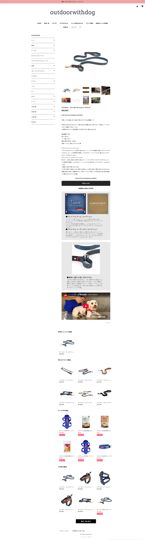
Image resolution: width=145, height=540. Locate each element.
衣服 (32, 66)
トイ (32, 91)
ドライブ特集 (89, 23)
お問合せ (65, 27)
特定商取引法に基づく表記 (78, 531)
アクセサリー (34, 76)
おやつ (33, 96)
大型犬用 (33, 117)
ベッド (33, 86)
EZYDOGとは (64, 23)
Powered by (84, 537)
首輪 (32, 45)
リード (33, 40)
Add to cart (86, 183)
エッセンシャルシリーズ (37, 55)
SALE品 (33, 122)
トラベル (33, 81)
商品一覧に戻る (86, 521)
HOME (39, 23)
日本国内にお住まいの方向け (85, 188)
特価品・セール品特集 (102, 23)
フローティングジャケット (38, 71)
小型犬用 (33, 106)
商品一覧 (46, 23)
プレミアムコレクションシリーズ (39, 60)
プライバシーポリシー (64, 531)
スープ (33, 101)
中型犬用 (33, 111)
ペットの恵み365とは (77, 23)
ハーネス (33, 50)
